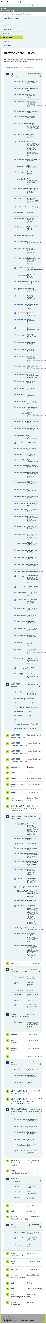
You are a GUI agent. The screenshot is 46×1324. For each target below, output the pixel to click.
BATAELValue (21, 844)
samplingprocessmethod (21, 576)
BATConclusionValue (21, 848)
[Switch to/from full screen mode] (33, 5)
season (19, 716)
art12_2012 (15, 684)
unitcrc (19, 1005)
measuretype (21, 335)
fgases (13, 1014)
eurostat (14, 963)
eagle (18, 1192)
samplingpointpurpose (21, 564)
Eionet (11, 14)
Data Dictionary (19, 14)
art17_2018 (15, 759)
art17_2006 (15, 743)
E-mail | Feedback (9, 1317)
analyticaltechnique (21, 116)
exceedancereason (21, 281)
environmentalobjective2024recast (21, 258)
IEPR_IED (15, 1161)
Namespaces (7, 45)
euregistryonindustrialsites (18, 816)
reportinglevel (21, 503)
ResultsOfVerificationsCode (21, 1132)
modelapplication (21, 349)
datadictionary (17, 784)
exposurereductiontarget (21, 289)
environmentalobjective (21, 248)
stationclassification (21, 621)
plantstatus (20, 1238)
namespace (21, 394)
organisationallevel (21, 435)
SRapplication (21, 615)
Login (29, 5)
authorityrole (21, 179)
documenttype (21, 235)
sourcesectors (21, 593)
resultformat (21, 526)
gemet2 (14, 1034)
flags (18, 983)
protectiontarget (21, 489)
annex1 (19, 1070)
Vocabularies (7, 37)
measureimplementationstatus (21, 304)
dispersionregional (21, 227)
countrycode (21, 692)
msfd (13, 1253)
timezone (20, 658)
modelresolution (21, 381)
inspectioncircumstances (21, 1075)
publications (16, 1269)
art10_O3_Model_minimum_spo (21, 142)
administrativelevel (21, 94)
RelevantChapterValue (21, 945)
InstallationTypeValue (21, 900)
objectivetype (21, 407)
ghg (12, 1040)
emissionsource (21, 241)
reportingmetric (21, 509)
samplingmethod (21, 550)
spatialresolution (21, 600)
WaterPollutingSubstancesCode (21, 1151)
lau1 (12, 1205)
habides (14, 1048)
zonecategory (21, 668)
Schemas (6, 33)
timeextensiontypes (21, 635)
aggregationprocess (21, 111)
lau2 (12, 1211)
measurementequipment (21, 313)
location (19, 703)
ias (12, 1056)
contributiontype (21, 207)
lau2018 (14, 1217)
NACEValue (21, 906)
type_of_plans (21, 728)
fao (12, 969)
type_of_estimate (21, 724)
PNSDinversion (21, 449)
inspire (13, 1171)
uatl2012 (19, 1197)
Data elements (7, 29)
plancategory (21, 443)
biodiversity (16, 767)
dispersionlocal (21, 218)
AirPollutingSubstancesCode (21, 1119)
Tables (5, 26)
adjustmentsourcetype (21, 81)
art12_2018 (15, 735)
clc (18, 1186)
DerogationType (21, 1126)
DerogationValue (21, 869)
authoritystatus (21, 189)
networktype (21, 401)
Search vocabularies (12, 67)
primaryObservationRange (21, 465)
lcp (12, 1225)
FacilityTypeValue (21, 887)
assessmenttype (21, 166)
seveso (14, 1275)
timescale (20, 642)
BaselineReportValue (21, 838)
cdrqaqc (19, 198)
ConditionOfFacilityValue (21, 853)
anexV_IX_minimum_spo (21, 124)
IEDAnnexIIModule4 (18, 1109)
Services (6, 41)
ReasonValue (21, 933)
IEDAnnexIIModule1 (18, 1091)
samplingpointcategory (21, 557)
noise (13, 1261)
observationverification (21, 428)
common (14, 779)
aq (12, 74)
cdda (13, 773)
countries (20, 1022)
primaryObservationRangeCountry (21, 472)
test (12, 1283)
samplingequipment (21, 543)
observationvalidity (21, 421)
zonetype (20, 674)
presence (20, 711)
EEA (12, 2)
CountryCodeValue (21, 861)
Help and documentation (11, 18)
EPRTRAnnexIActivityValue (21, 879)
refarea (19, 994)
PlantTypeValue (21, 928)
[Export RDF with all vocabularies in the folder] (40, 76)
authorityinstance (21, 172)
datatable (20, 213)
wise (12, 1294)
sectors (19, 1245)
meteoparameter (21, 342)
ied (12, 1062)
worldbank (15, 1302)
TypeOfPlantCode (21, 1139)
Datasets (6, 22)
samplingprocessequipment (21, 571)
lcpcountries (21, 1232)
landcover (15, 1179)
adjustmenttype (21, 88)
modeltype (20, 388)
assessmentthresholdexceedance (21, 159)
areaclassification (21, 135)
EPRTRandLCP (17, 806)
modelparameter (21, 374)
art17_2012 (15, 751)
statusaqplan (21, 628)
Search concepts (28, 67)
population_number (21, 707)
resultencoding (21, 516)
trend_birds (21, 720)
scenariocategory (21, 587)
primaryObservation (21, 460)
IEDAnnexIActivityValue (21, 891)
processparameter (21, 482)
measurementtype (21, 328)
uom (12, 1289)
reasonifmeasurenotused (21, 496)
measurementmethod (21, 319)
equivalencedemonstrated (21, 268)
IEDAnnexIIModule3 (18, 1099)
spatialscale (21, 608)
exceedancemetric (21, 275)
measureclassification (21, 296)
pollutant (20, 454)
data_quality (21, 699)
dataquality (15, 792)
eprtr (13, 798)
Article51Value (21, 824)
